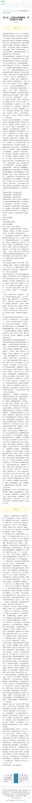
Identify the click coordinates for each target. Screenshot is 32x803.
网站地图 (8, 800)
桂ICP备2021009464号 (20, 800)
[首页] (30, 792)
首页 (3, 4)
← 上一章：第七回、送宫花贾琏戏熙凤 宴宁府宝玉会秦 (8, 778)
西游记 (11, 10)
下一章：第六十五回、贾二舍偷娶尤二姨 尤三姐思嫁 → (24, 778)
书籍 (7, 10)
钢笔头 (3, 1)
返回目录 (15, 778)
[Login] (26, 2)
